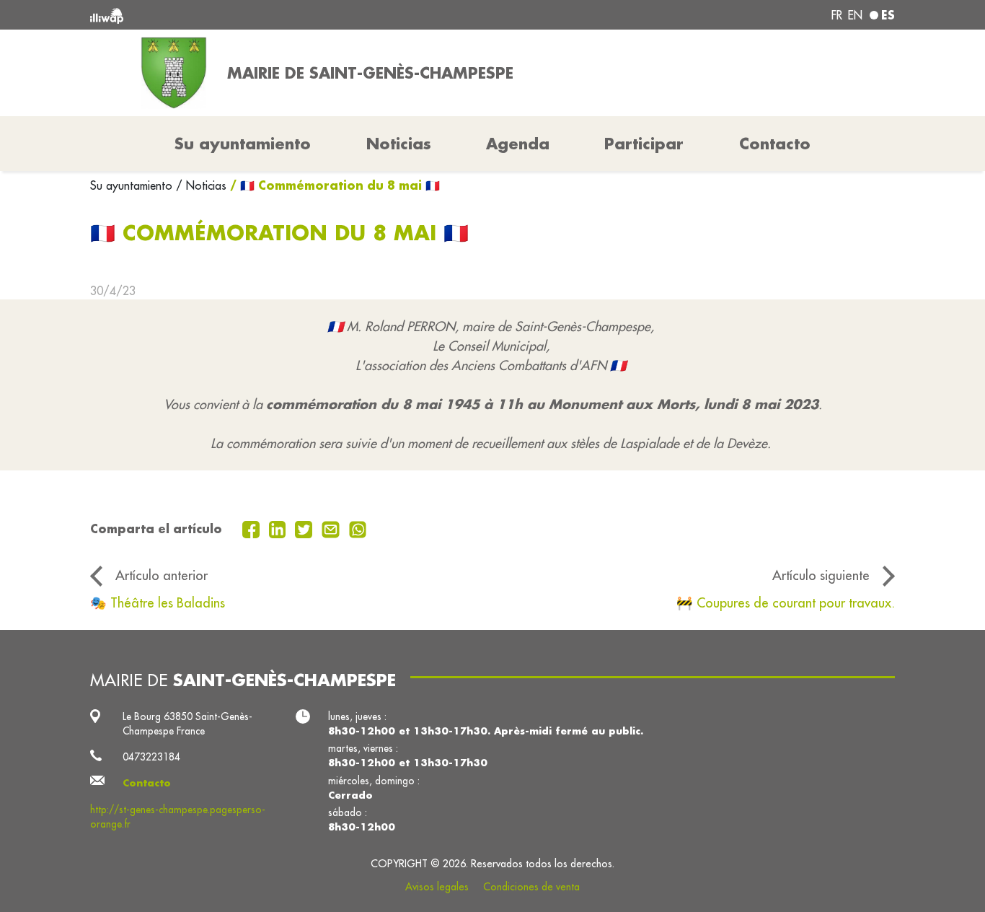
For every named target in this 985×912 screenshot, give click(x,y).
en (855, 15)
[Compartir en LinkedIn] (279, 528)
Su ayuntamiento (133, 185)
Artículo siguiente (821, 575)
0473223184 (151, 756)
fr (836, 15)
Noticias (398, 143)
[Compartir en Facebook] (252, 528)
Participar (644, 143)
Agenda (517, 143)
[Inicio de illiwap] (252, 15)
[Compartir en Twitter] (305, 528)
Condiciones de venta (531, 886)
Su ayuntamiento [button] (243, 143)
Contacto (774, 143)
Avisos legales (437, 886)
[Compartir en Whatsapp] (358, 528)
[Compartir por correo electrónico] (332, 528)
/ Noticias (201, 185)
